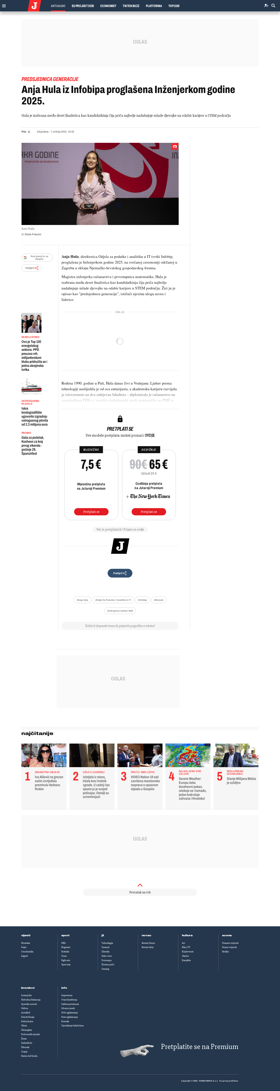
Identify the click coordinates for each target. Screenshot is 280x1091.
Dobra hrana (27, 1021)
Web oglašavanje (69, 1012)
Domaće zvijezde (230, 943)
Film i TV (186, 947)
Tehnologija (107, 943)
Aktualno (58, 6)
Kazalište (186, 960)
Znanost (106, 947)
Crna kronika (27, 951)
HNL (63, 943)
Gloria (24, 1025)
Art (183, 943)
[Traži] (273, 6)
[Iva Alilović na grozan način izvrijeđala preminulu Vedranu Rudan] (43, 756)
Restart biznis (148, 943)
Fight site (65, 960)
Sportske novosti (29, 1004)
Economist (108, 6)
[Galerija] (100, 184)
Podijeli (30, 268)
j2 (103, 935)
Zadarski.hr (26, 1042)
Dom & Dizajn (27, 1017)
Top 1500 (173, 6)
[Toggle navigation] (3, 5)
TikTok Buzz (131, 6)
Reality (225, 951)
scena (227, 935)
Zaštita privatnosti (70, 1004)
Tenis (64, 956)
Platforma (154, 6)
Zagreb (24, 956)
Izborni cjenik (68, 1008)
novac (147, 935)
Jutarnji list (26, 995)
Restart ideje (148, 947)
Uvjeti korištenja (69, 999)
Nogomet (65, 947)
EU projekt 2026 (83, 6)
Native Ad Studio (29, 1056)
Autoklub (25, 1012)
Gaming (105, 968)
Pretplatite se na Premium (199, 1046)
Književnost (188, 951)
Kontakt (65, 1021)
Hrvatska (25, 943)
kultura (187, 935)
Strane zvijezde (229, 947)
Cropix (24, 1051)
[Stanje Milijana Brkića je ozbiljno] (235, 756)
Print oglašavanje (69, 1017)
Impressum (66, 995)
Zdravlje (106, 951)
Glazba (185, 956)
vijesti (25, 935)
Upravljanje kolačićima (72, 1025)
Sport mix (65, 964)
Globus (24, 1008)
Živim (24, 1038)
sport (65, 935)
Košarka (65, 951)
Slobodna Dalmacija (30, 999)
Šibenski (25, 1047)
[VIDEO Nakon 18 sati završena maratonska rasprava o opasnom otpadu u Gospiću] (139, 756)
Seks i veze (107, 956)
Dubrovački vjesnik (30, 1034)
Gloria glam (26, 1029)
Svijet (23, 947)
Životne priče (108, 964)
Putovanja (106, 960)
